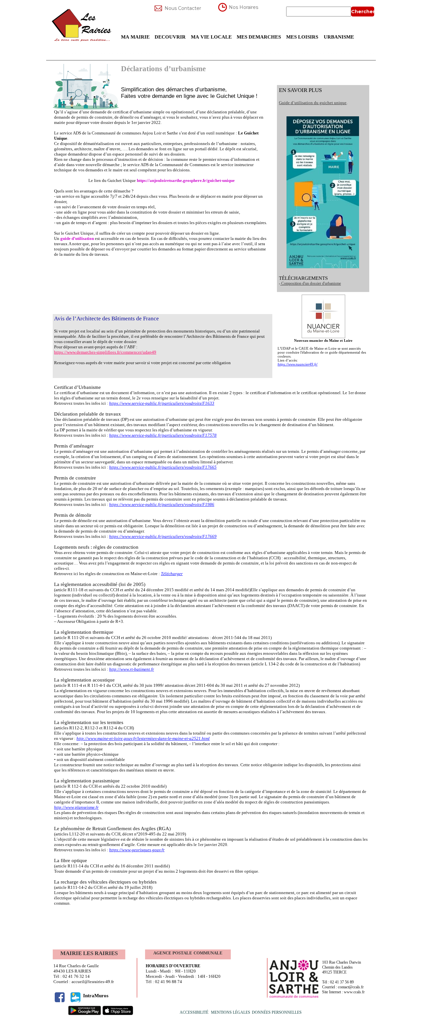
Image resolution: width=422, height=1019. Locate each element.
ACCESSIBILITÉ (194, 1012)
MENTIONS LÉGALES (230, 1012)
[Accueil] (82, 25)
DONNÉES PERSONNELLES (277, 1012)
